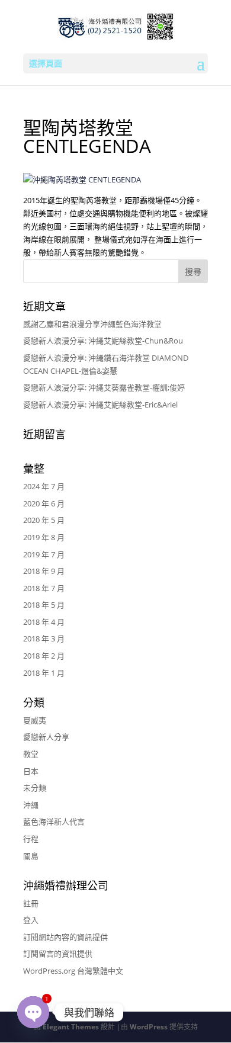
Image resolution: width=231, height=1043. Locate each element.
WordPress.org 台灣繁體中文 (73, 970)
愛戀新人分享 (46, 736)
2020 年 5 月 (44, 520)
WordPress (149, 1027)
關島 (30, 856)
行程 (30, 838)
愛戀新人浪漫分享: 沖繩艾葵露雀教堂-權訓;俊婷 (104, 387)
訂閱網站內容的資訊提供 (65, 937)
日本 (30, 771)
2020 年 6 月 (44, 503)
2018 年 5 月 (44, 604)
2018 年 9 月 (44, 571)
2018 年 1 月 (44, 672)
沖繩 (30, 805)
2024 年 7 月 (44, 486)
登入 (30, 919)
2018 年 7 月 (44, 588)
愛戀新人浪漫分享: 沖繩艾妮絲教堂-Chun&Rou (103, 340)
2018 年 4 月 (44, 622)
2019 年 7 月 (44, 554)
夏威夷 (34, 720)
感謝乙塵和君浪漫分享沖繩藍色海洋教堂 (92, 324)
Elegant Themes (71, 1027)
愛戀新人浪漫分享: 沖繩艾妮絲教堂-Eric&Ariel (100, 404)
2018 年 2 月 (44, 655)
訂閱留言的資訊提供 (57, 953)
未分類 (34, 787)
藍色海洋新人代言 (54, 821)
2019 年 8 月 (44, 537)
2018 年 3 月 (44, 638)
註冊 (30, 903)
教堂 (30, 754)
